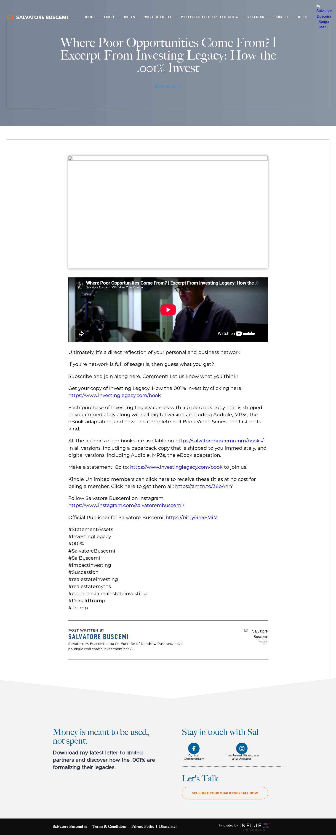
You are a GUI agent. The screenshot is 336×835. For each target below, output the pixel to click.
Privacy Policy (142, 826)
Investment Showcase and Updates (242, 757)
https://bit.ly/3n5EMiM (192, 517)
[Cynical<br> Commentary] (194, 748)
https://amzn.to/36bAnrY (204, 486)
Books (129, 17)
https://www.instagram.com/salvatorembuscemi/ (126, 505)
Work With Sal (158, 17)
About (109, 17)
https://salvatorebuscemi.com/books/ (219, 441)
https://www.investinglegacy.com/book (114, 395)
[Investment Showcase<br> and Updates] (242, 748)
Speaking (256, 17)
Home (90, 17)
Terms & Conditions (110, 826)
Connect (281, 17)
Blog (302, 17)
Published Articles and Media (209, 17)
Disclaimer (168, 826)
